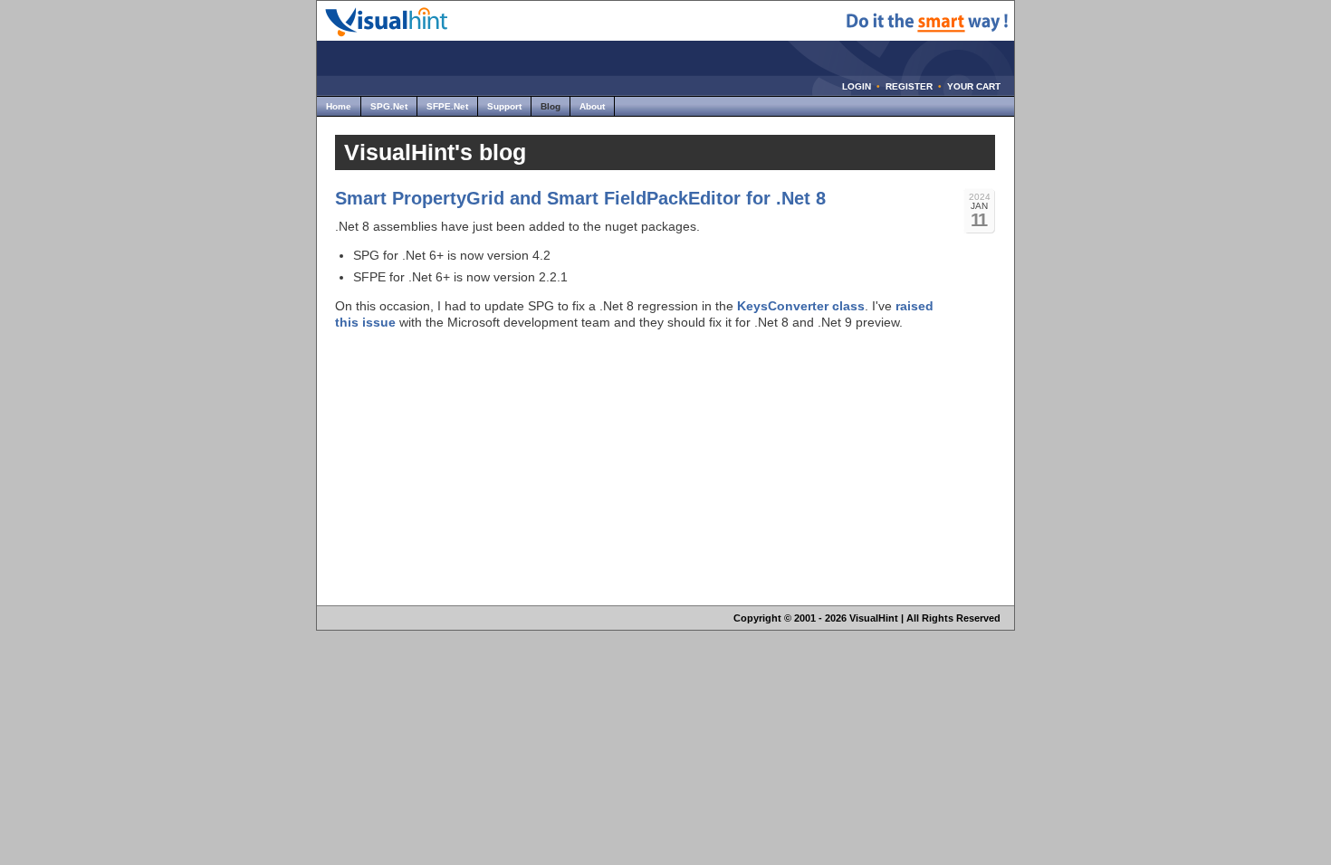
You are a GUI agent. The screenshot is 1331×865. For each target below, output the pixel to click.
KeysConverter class (801, 306)
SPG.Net (388, 106)
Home (338, 106)
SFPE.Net (447, 106)
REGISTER (909, 86)
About (592, 106)
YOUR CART (974, 86)
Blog (550, 106)
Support (504, 106)
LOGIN (856, 86)
